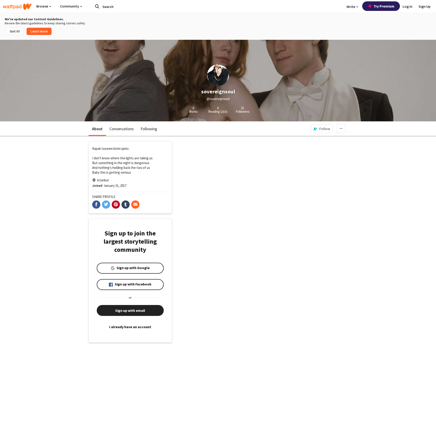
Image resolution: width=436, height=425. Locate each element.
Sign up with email (130, 310)
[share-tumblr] (125, 204)
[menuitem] (322, 128)
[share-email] (135, 204)
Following (149, 128)
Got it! (15, 31)
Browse (42, 6)
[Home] (17, 6)
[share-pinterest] (116, 204)
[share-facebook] (96, 204)
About (97, 128)
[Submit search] (97, 6)
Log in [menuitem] (407, 6)
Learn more (39, 31)
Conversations (121, 128)
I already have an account (130, 327)
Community (70, 6)
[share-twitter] (106, 204)
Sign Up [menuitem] (425, 6)
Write (351, 6)
